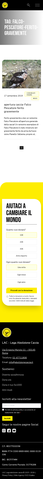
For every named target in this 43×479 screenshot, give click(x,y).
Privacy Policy (7, 475)
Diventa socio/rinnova (13, 374)
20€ (21, 242)
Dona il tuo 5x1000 (12, 384)
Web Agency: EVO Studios (24, 475)
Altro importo (21, 256)
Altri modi (7, 390)
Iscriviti (7, 418)
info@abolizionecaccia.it (21, 362)
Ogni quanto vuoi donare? (18, 262)
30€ (21, 249)
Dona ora (6, 379)
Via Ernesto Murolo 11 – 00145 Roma (18, 351)
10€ (21, 235)
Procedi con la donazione (22, 290)
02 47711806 (19, 357)
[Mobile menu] (37, 5)
